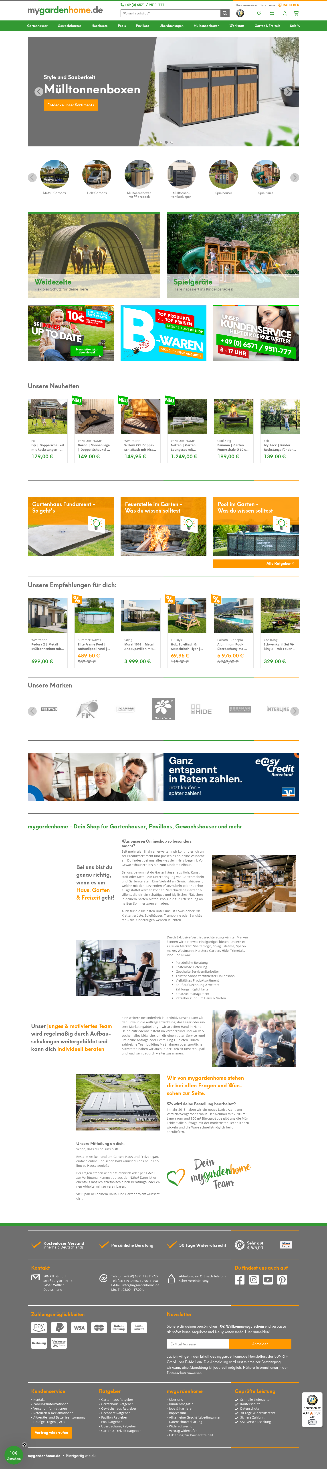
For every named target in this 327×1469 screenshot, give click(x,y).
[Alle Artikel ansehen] (49, 709)
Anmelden (260, 1343)
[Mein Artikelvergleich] (272, 13)
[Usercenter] (285, 13)
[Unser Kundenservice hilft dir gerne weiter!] (256, 333)
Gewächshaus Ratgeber (118, 1408)
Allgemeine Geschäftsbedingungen (195, 1417)
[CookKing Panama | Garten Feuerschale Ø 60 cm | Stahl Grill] (233, 416)
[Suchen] (224, 13)
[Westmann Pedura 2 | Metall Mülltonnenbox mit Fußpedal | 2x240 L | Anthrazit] (47, 615)
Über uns (176, 1399)
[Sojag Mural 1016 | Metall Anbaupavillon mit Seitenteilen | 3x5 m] (140, 615)
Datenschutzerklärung (185, 1422)
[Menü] (320, 1395)
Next (294, 177)
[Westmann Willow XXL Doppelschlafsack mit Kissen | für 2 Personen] (140, 416)
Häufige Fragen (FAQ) (49, 1422)
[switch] (312, 1422)
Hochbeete (100, 25)
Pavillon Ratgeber (114, 1417)
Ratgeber (290, 5)
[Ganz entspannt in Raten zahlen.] (163, 777)
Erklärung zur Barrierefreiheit (191, 1435)
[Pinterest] (284, 1280)
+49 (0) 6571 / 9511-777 (144, 4)
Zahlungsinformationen (51, 1404)
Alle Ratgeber (279, 563)
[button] (13, 1455)
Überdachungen (171, 25)
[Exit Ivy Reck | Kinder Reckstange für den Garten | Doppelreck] (280, 416)
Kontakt (39, 1399)
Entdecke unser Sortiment (70, 104)
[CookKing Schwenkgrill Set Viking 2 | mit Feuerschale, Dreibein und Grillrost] (280, 615)
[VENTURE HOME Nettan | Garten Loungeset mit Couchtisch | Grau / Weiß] (187, 416)
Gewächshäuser (69, 25)
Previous (32, 177)
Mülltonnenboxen (206, 25)
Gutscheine (267, 5)
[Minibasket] (296, 12)
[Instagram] (256, 1280)
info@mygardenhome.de (140, 1285)
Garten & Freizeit (267, 25)
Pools (122, 25)
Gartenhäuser (37, 25)
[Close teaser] (24, 1444)
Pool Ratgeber (111, 1422)
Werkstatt (237, 25)
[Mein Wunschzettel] (259, 13)
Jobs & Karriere (180, 1408)
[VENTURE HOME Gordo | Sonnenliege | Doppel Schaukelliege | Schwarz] (94, 416)
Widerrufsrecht (180, 1426)
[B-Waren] (164, 333)
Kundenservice (246, 5)
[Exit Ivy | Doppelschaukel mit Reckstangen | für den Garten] (47, 416)
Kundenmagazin (181, 1404)
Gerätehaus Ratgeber (117, 1404)
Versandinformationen (50, 1408)
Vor (288, 91)
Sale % (295, 25)
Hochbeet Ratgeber (115, 1413)
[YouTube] (270, 1280)
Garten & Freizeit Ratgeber (121, 1431)
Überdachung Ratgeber (118, 1426)
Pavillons (142, 25)
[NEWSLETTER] (71, 333)
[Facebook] (242, 1280)
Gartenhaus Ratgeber (117, 1399)
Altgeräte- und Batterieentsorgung (59, 1417)
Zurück (38, 91)
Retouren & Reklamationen (53, 1413)
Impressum (177, 1413)
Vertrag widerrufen (51, 1432)
